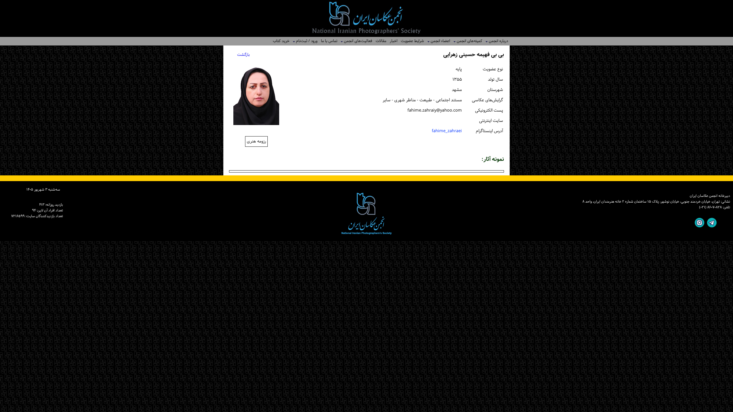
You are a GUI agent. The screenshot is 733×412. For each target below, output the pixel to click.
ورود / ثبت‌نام (305, 41)
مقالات (381, 41)
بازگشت (243, 55)
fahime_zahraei (447, 131)
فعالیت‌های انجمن (356, 41)
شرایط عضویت (412, 41)
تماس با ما (329, 41)
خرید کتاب (281, 41)
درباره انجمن (496, 41)
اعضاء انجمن (438, 41)
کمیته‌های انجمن (467, 41)
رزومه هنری (256, 141)
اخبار (393, 41)
